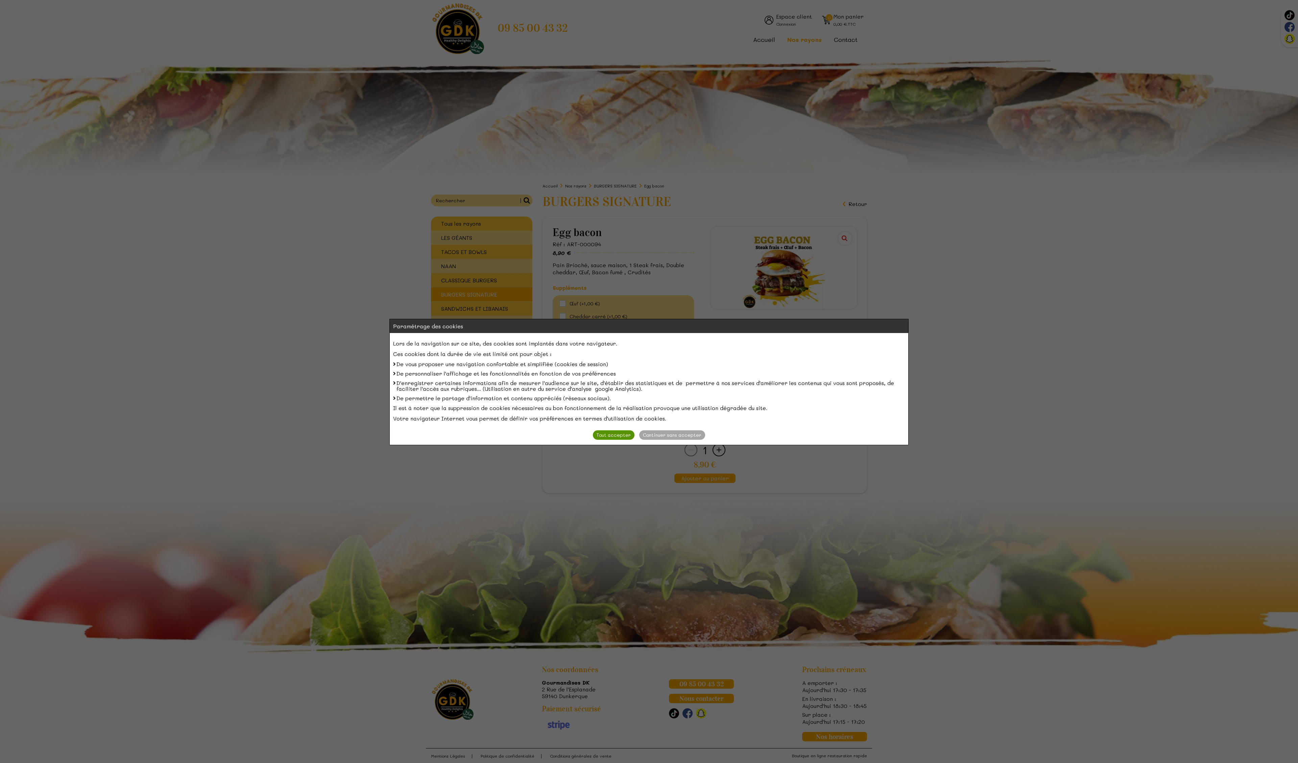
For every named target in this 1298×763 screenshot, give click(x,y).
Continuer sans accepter (672, 435)
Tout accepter (614, 435)
